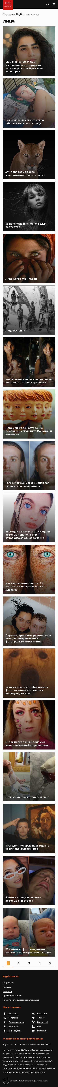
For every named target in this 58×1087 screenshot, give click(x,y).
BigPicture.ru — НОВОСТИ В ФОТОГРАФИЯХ (27, 1044)
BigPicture (22, 14)
